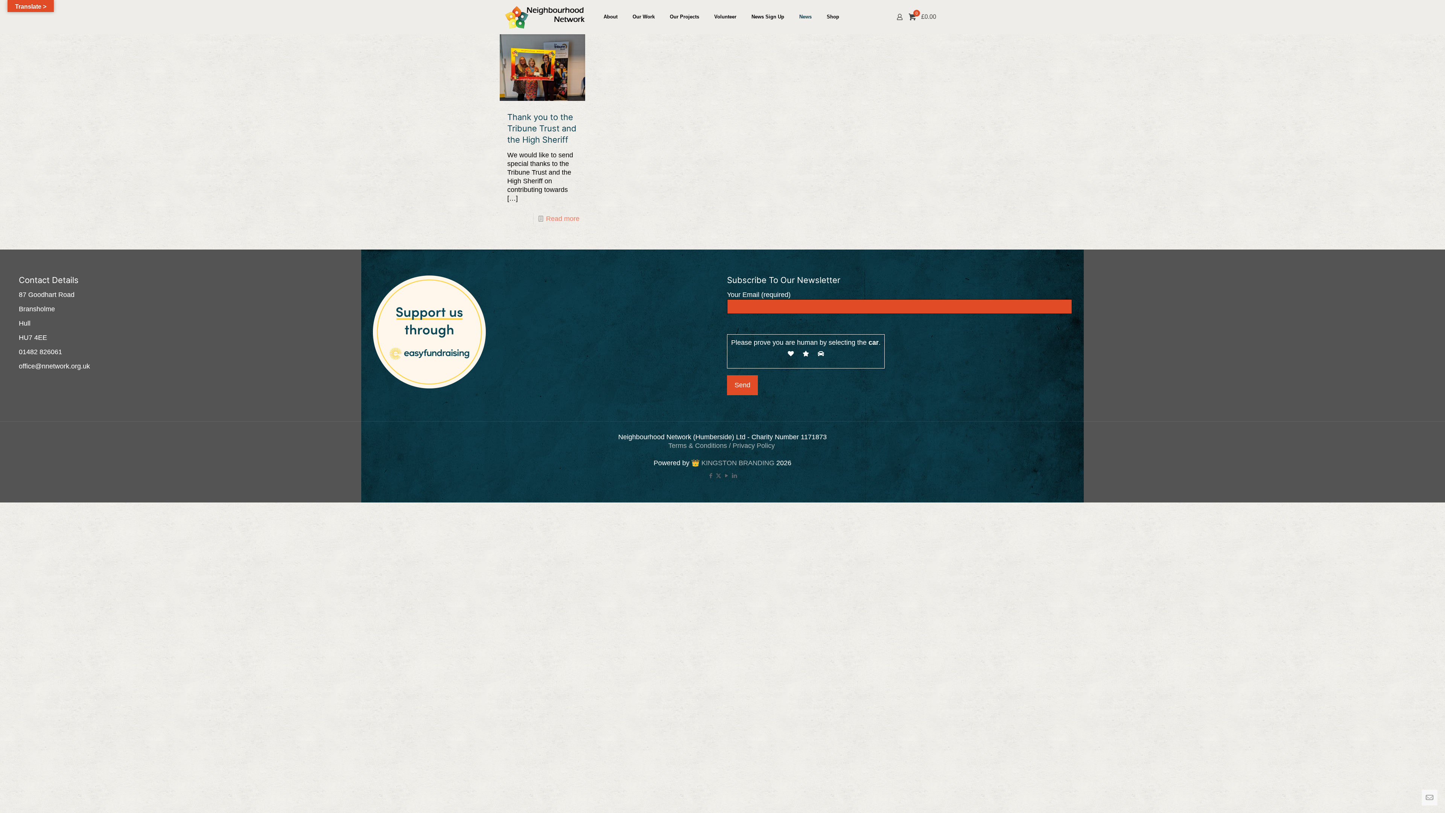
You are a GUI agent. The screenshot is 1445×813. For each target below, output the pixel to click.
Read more (563, 218)
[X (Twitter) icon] (718, 475)
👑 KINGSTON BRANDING (732, 463)
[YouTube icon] (726, 475)
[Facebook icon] (710, 475)
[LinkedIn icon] (734, 475)
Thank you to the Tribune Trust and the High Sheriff (541, 128)
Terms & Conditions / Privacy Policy (722, 445)
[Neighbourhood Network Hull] (545, 17)
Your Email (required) (759, 294)
